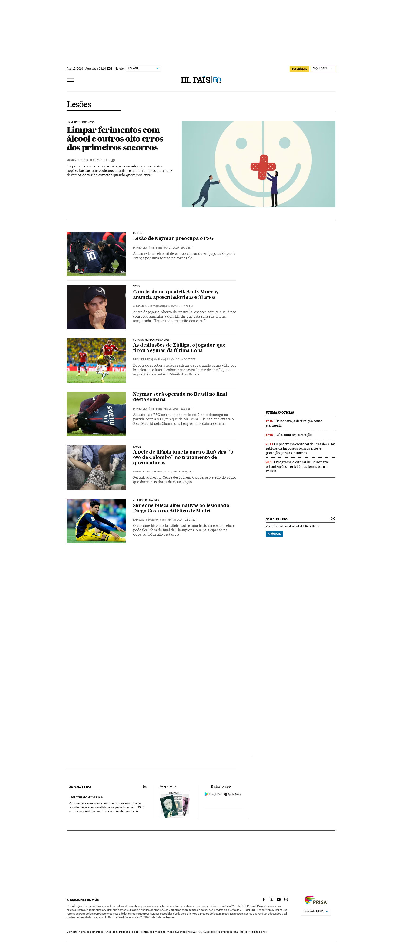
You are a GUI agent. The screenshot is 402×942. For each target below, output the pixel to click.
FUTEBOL (138, 233)
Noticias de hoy (257, 931)
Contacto (72, 931)
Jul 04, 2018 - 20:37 (180, 359)
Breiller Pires (142, 359)
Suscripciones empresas (217, 931)
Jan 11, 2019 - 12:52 (179, 306)
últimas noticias (280, 412)
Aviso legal (111, 931)
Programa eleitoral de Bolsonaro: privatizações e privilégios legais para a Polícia (297, 466)
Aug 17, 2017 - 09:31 (178, 471)
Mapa (170, 931)
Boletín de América (86, 797)
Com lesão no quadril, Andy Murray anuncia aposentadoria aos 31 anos (176, 295)
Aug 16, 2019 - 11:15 (101, 160)
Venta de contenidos (91, 931)
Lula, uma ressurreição (293, 435)
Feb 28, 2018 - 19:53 (178, 408)
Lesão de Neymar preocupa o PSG (173, 238)
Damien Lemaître (143, 247)
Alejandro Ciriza (144, 306)
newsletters (277, 519)
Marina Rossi (141, 471)
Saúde (137, 446)
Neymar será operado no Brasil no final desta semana (180, 397)
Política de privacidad (153, 931)
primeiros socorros (80, 122)
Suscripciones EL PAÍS (188, 931)
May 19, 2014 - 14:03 (182, 519)
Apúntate (274, 533)
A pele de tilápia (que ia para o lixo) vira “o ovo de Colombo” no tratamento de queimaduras (183, 457)
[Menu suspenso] (70, 80)
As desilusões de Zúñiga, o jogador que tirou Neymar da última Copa (179, 348)
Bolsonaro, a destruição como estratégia (294, 423)
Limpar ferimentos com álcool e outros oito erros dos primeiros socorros (115, 139)
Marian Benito (76, 160)
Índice (243, 931)
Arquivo (167, 786)
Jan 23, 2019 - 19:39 (178, 247)
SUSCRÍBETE (299, 68)
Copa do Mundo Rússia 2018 (151, 339)
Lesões (79, 104)
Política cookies (128, 931)
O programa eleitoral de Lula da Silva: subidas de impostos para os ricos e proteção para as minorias (300, 448)
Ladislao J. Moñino (145, 519)
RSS (235, 931)
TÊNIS (136, 286)
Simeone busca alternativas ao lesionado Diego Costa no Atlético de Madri (181, 509)
